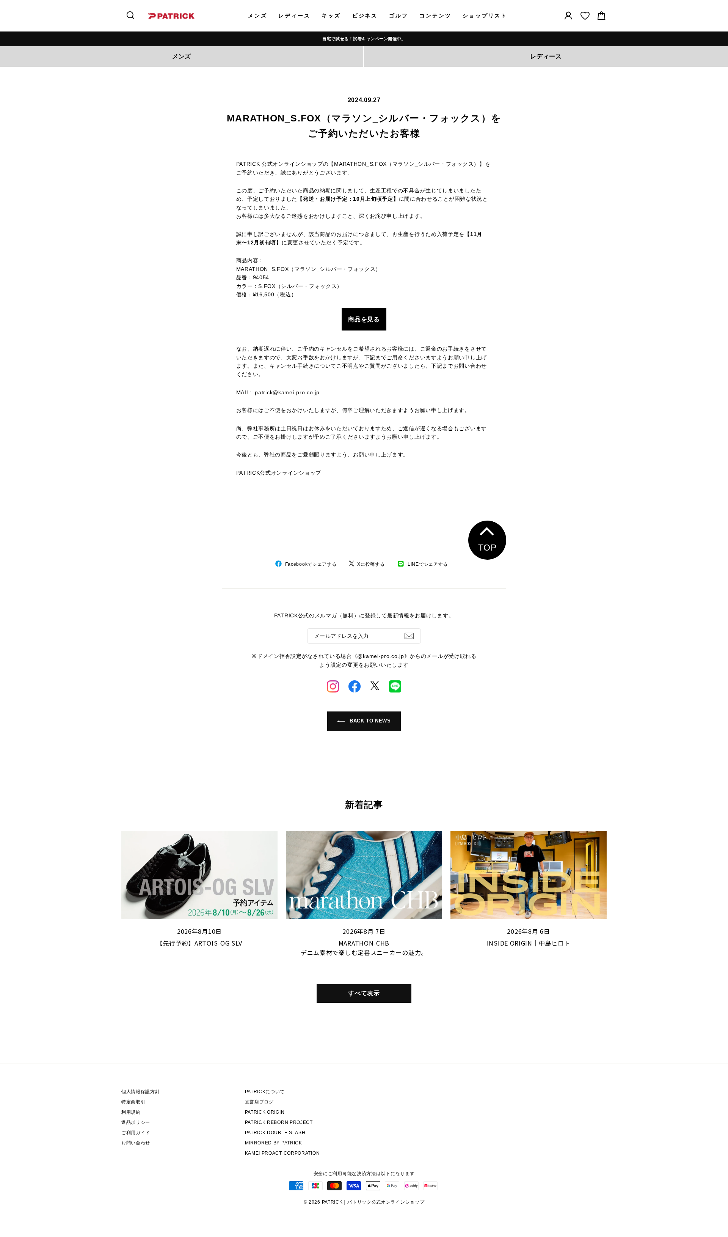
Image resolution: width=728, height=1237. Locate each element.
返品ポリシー (135, 1122)
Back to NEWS (369, 721)
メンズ (257, 16)
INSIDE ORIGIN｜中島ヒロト (528, 942)
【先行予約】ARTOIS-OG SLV (199, 942)
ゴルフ (398, 16)
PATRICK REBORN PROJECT (279, 1122)
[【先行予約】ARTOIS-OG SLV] (199, 875)
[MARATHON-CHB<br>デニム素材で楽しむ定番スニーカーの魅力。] (364, 875)
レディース (294, 16)
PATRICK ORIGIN (265, 1112)
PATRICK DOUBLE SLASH (275, 1132)
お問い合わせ (135, 1143)
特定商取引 (133, 1102)
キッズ (331, 16)
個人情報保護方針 (140, 1091)
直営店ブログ (259, 1102)
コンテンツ (435, 16)
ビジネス (365, 16)
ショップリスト (485, 16)
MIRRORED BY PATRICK (273, 1143)
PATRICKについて (265, 1091)
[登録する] (409, 636)
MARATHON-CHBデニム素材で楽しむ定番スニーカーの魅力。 (364, 947)
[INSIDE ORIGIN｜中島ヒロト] (528, 875)
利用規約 (131, 1112)
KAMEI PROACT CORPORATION (282, 1153)
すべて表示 (364, 993)
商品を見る (364, 319)
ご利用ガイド (135, 1132)
